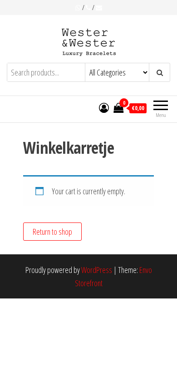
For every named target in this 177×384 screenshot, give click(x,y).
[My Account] (104, 107)
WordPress (96, 269)
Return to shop (52, 231)
